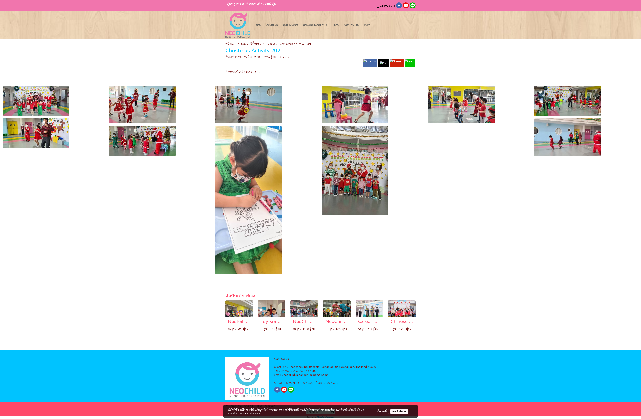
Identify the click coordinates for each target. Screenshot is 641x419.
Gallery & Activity (315, 24)
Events (284, 57)
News (336, 24)
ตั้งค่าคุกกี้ (382, 411)
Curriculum (290, 24)
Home (258, 24)
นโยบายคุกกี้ (255, 413)
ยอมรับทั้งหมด (399, 411)
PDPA (367, 24)
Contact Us (351, 24)
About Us (272, 24)
